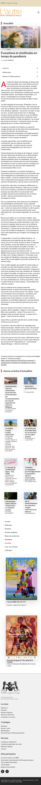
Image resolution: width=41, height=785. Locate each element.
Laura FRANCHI (9, 60)
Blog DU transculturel (8, 767)
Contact (3, 749)
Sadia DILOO (10, 484)
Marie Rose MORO (10, 450)
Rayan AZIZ (30, 438)
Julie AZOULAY (9, 446)
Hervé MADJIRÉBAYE (9, 512)
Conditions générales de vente (11, 744)
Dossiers (4, 710)
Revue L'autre (5, 728)
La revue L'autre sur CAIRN (10, 758)
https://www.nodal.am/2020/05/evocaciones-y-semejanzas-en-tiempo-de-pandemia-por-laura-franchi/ (18, 363)
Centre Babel (5, 764)
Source (8, 49)
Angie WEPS (30, 392)
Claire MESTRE (12, 483)
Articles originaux (6, 712)
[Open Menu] (38, 12)
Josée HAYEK (29, 440)
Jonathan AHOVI (31, 481)
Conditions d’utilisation (8, 742)
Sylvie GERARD (12, 408)
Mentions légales (7, 746)
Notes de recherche (7, 715)
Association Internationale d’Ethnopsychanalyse (17, 760)
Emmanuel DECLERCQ (9, 411)
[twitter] (7, 771)
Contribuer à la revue (8, 717)
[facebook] (2, 771)
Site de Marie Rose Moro (9, 762)
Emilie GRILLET (31, 513)
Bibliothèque (5, 730)
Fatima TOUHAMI (9, 477)
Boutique (4, 726)
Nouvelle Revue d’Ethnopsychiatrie (12, 733)
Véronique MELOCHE (8, 445)
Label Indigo (18, 781)
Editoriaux (4, 708)
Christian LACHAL (8, 439)
